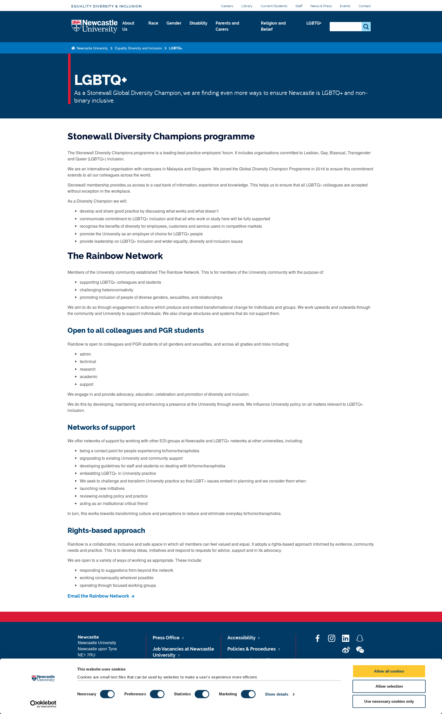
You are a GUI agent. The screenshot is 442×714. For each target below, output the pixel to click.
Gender (174, 23)
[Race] (153, 28)
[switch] (157, 694)
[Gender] (174, 28)
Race (153, 23)
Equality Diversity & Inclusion (106, 6)
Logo (94, 27)
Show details (276, 694)
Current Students (274, 6)
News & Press (321, 6)
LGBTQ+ (314, 23)
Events (345, 6)
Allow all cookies (389, 671)
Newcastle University (92, 48)
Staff (298, 6)
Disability (198, 23)
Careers (227, 6)
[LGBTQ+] (314, 28)
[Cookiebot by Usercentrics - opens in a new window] (43, 704)
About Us (128, 26)
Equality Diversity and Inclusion (138, 48)
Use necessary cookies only (389, 701)
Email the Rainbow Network (99, 596)
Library (246, 6)
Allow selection (389, 686)
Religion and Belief (273, 26)
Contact (365, 6)
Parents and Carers (227, 26)
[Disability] (198, 28)
